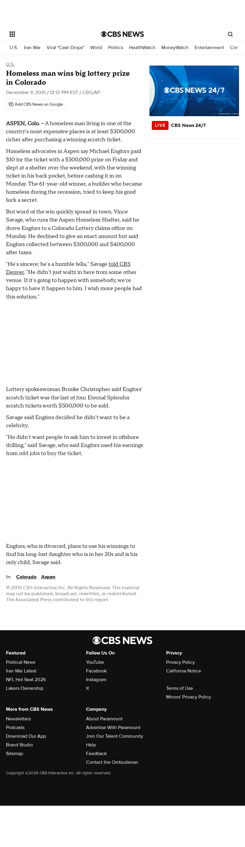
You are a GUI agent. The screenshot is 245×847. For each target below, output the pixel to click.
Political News (20, 662)
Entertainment (209, 48)
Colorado (26, 577)
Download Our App (26, 736)
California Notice (183, 671)
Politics (115, 48)
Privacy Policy (180, 662)
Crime (236, 48)
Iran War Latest (21, 671)
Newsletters (18, 718)
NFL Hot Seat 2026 (26, 679)
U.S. (14, 48)
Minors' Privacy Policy (188, 697)
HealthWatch (142, 48)
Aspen (48, 577)
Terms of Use (179, 688)
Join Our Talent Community (114, 736)
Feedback (96, 753)
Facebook (96, 671)
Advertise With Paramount (113, 727)
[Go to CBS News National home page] (122, 34)
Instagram (96, 679)
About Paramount (104, 718)
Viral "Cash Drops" (65, 48)
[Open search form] (230, 34)
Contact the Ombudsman (112, 762)
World (96, 48)
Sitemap (14, 753)
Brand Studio (19, 745)
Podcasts (15, 727)
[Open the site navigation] (47, 34)
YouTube (95, 662)
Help (91, 745)
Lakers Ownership (24, 688)
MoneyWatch (175, 48)
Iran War (32, 48)
